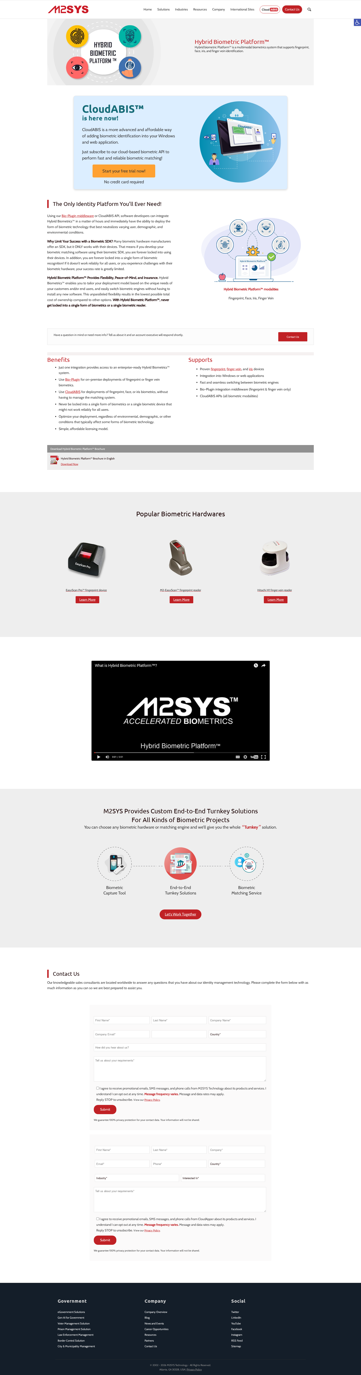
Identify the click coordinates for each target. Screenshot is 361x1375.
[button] (357, 22)
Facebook (236, 1329)
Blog (147, 1317)
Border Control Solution (71, 1340)
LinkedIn (236, 1317)
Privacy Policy (152, 1099)
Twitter (235, 1312)
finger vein (234, 369)
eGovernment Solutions (71, 1312)
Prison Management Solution (74, 1329)
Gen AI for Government (71, 1317)
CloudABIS (72, 392)
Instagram (236, 1334)
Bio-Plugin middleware (78, 216)
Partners (149, 1340)
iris (251, 369)
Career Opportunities (156, 1329)
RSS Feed (237, 1340)
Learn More (87, 600)
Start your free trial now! (123, 170)
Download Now (69, 464)
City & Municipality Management (76, 1346)
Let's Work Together (180, 914)
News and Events (154, 1323)
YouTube (236, 1323)
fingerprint (218, 369)
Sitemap (236, 1346)
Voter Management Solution (74, 1323)
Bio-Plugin (72, 379)
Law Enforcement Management (75, 1334)
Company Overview (156, 1312)
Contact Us (151, 1346)
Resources (150, 1334)
